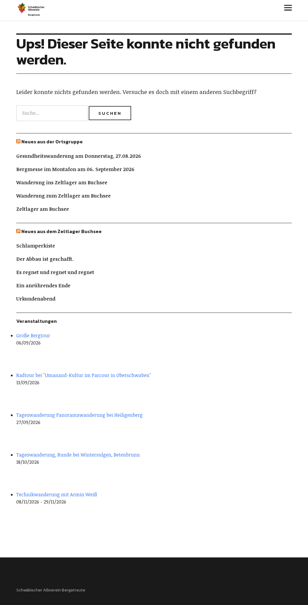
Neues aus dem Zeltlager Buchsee (61, 231)
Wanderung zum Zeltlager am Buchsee (63, 195)
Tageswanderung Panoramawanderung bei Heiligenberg (79, 415)
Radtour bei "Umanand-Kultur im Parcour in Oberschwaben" (83, 375)
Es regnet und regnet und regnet (55, 272)
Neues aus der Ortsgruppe (52, 141)
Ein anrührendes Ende (43, 285)
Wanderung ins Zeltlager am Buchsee (61, 182)
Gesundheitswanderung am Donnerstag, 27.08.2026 (78, 156)
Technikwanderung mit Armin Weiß (56, 494)
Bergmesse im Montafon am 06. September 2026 (75, 169)
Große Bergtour (33, 335)
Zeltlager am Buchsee (42, 209)
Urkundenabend (35, 298)
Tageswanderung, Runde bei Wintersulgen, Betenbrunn (78, 454)
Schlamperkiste (35, 245)
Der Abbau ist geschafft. (45, 259)
